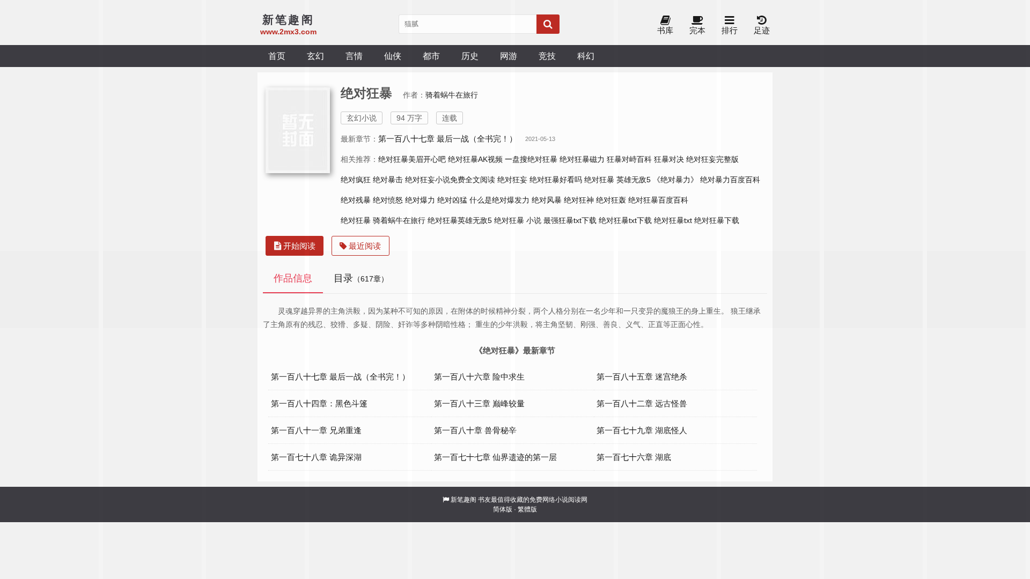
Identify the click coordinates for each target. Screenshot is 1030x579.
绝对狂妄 (512, 179)
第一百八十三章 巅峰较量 (479, 403)
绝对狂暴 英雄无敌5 (617, 179)
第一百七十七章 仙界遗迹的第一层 (495, 457)
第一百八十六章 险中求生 (479, 376)
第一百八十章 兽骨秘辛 (475, 430)
